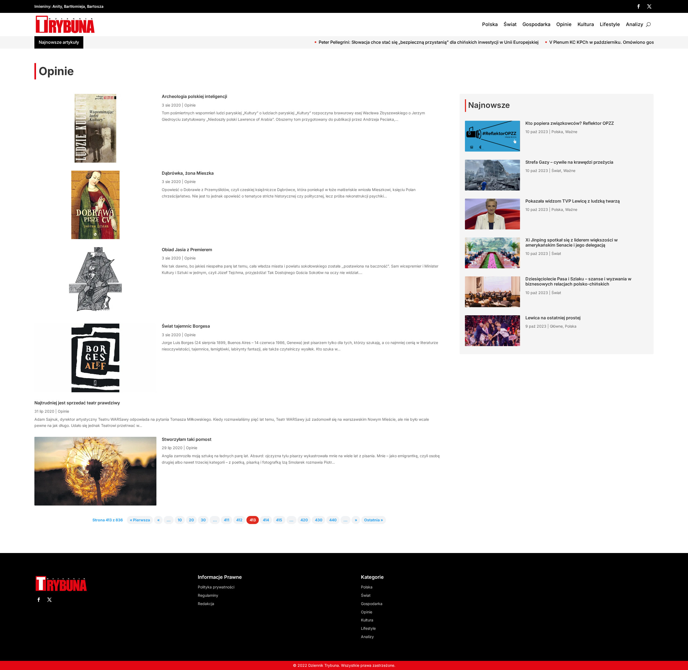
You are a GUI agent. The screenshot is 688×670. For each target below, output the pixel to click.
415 (279, 520)
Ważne (571, 131)
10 (180, 520)
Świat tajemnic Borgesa (186, 326)
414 (266, 520)
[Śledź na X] (649, 6)
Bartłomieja (74, 6)
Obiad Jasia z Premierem (187, 249)
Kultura (586, 24)
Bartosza (95, 6)
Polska (490, 24)
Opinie (564, 24)
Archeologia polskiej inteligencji (194, 96)
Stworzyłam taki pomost (187, 439)
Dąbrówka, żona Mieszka (188, 173)
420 (304, 520)
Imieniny (42, 6)
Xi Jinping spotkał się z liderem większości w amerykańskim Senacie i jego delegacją (571, 242)
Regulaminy (208, 595)
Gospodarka (536, 24)
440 (332, 520)
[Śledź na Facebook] (638, 6)
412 (239, 520)
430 (318, 520)
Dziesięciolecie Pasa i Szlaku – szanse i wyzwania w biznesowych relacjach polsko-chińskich (578, 281)
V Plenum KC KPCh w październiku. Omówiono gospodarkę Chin (569, 42)
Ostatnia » (373, 520)
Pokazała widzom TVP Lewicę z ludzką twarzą (572, 201)
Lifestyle (610, 24)
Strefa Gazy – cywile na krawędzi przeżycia (569, 162)
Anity (57, 6)
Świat (510, 24)
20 (191, 520)
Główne (556, 326)
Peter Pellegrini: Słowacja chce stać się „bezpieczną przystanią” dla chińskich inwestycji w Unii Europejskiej (382, 42)
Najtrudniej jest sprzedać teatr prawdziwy (77, 402)
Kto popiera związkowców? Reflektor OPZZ (569, 123)
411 (226, 520)
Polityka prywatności (216, 587)
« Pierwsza (140, 520)
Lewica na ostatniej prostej (552, 317)
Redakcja (206, 603)
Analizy (634, 24)
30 (203, 520)
